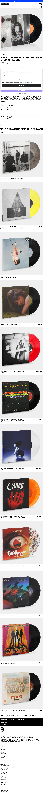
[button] (42, 4)
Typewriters (3, 756)
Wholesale (2, 773)
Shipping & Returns (4, 768)
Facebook (2, 784)
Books (1, 754)
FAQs (1, 771)
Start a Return (3, 769)
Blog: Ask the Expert (5, 765)
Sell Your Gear (3, 772)
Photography (3, 749)
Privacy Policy (3, 777)
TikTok (1, 787)
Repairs (2, 759)
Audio (1, 746)
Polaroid (2, 748)
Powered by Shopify (4, 791)
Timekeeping (3, 753)
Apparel (2, 757)
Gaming (2, 752)
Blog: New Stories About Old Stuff (8, 766)
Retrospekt (6, 790)
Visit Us (2, 775)
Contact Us (2, 776)
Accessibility (3, 779)
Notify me (21, 85)
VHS (1, 750)
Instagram (2, 785)
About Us (2, 764)
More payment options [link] (21, 93)
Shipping (2, 63)
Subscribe (3, 724)
